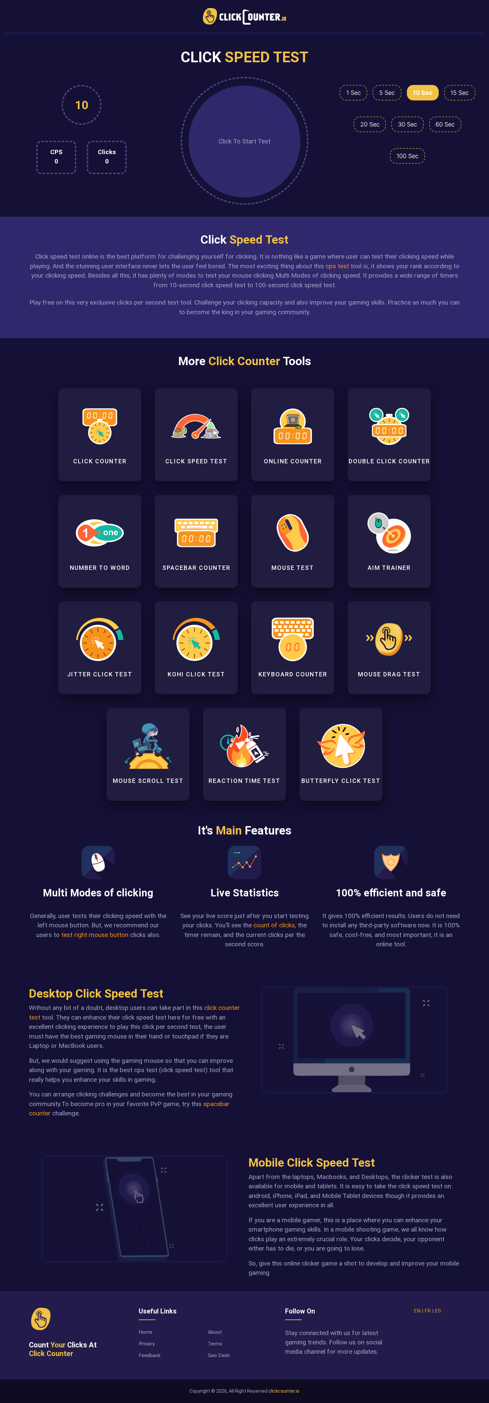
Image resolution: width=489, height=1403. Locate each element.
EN (417, 1311)
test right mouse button (94, 935)
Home (145, 1332)
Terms (215, 1344)
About (215, 1332)
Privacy (147, 1344)
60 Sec (445, 124)
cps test (337, 266)
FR (427, 1311)
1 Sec (353, 92)
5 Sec (387, 92)
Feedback (149, 1355)
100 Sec (407, 155)
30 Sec (407, 124)
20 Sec (370, 124)
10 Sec (422, 92)
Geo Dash (219, 1355)
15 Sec (459, 92)
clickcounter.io (283, 1391)
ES (438, 1311)
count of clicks (274, 925)
